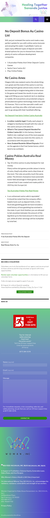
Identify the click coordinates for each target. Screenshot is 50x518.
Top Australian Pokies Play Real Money (22, 190)
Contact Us (25, 418)
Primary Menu (47, 19)
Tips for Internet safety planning (25, 336)
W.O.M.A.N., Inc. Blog (36, 466)
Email (8, 370)
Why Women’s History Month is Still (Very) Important (20, 477)
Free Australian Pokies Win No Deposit (15, 235)
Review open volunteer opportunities (14, 275)
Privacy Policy (6, 506)
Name (8, 362)
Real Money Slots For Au (10, 243)
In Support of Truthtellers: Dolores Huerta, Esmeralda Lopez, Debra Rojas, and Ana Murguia (23, 472)
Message (6, 378)
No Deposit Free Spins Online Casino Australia (23, 115)
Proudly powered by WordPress (11, 515)
